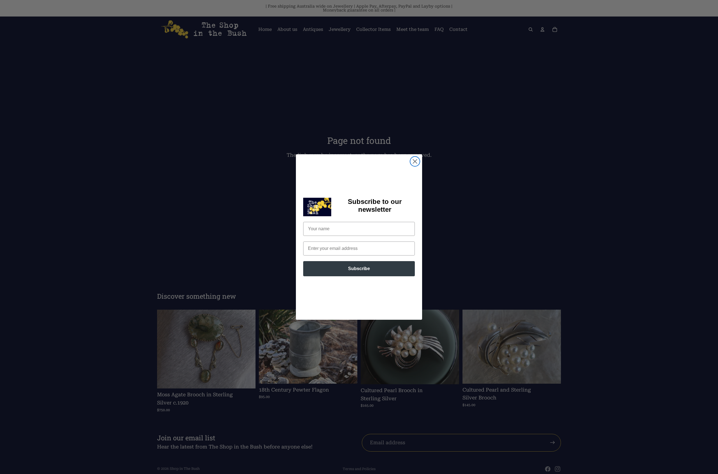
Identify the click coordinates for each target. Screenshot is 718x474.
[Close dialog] (415, 161)
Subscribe (359, 268)
